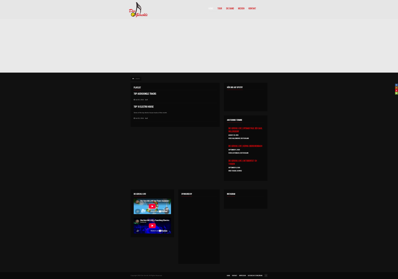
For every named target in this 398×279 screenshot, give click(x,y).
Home (210, 8)
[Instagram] (396, 87)
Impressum (242, 275)
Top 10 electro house (144, 106)
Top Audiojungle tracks (145, 93)
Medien (241, 8)
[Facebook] (396, 85)
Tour (219, 8)
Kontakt (252, 8)
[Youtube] (396, 90)
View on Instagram (246, 202)
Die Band (230, 8)
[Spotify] (396, 93)
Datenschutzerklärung (255, 275)
